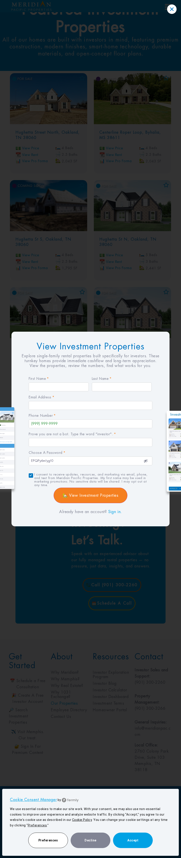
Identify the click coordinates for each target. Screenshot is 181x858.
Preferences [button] (37, 825)
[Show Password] (145, 461)
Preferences (48, 840)
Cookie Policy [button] (82, 820)
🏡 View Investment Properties (90, 495)
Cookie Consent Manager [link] (33, 800)
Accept (132, 840)
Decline (90, 840)
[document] (90, 429)
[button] (172, 9)
